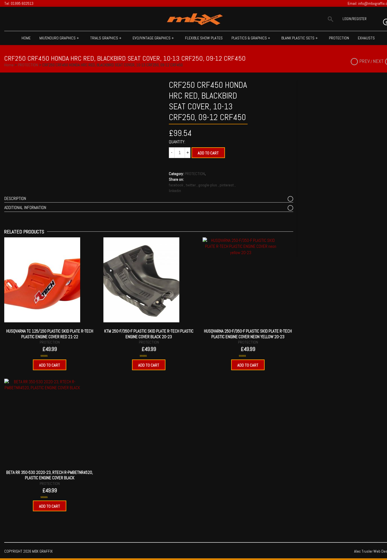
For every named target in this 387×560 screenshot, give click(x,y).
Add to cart (208, 153)
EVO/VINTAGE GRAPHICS (153, 38)
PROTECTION (339, 38)
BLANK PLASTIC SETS (299, 38)
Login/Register (355, 18)
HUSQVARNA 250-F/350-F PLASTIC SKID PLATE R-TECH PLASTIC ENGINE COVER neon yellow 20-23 (248, 333)
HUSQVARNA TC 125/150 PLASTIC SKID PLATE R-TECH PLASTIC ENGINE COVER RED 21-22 (49, 333)
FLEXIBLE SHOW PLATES (204, 38)
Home (26, 38)
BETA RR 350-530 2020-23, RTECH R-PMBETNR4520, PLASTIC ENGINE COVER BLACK (49, 475)
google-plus (208, 185)
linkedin (175, 190)
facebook (176, 185)
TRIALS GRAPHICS (106, 38)
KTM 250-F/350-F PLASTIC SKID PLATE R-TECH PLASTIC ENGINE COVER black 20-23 (149, 333)
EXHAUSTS (366, 38)
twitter (191, 185)
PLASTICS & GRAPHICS (250, 38)
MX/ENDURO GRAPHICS (59, 38)
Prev (364, 61)
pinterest (227, 185)
